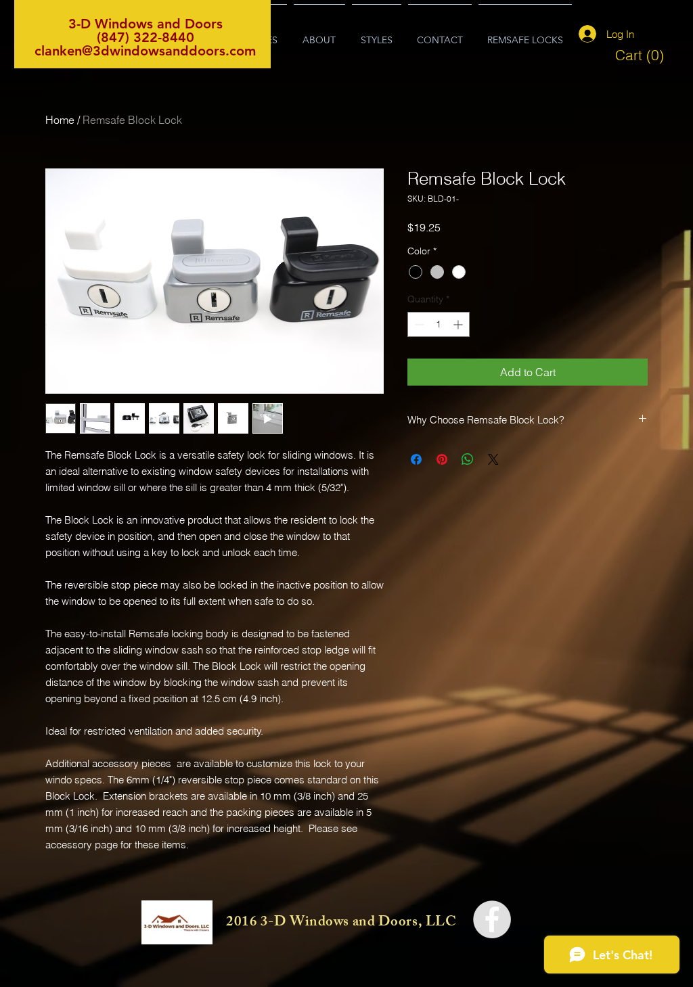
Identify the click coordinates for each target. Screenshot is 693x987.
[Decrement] (417, 324)
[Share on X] (493, 459)
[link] (640, 55)
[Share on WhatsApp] (468, 459)
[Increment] (459, 324)
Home (59, 120)
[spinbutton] (438, 324)
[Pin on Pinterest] (442, 459)
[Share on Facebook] (416, 459)
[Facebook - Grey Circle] (492, 919)
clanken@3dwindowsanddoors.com (145, 51)
